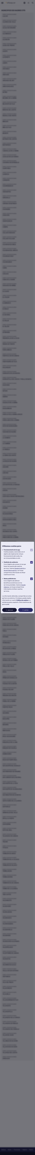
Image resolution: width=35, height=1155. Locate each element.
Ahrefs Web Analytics (10, 570)
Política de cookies (22, 600)
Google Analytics (20, 568)
